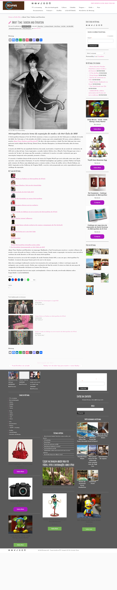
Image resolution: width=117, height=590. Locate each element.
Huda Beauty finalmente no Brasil (52, 446)
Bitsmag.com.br (45, 550)
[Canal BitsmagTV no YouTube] (36, 3)
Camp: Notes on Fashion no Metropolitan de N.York (28, 178)
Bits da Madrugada (51, 7)
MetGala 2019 (15, 238)
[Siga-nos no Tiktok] (42, 3)
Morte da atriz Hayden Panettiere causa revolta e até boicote (97, 69)
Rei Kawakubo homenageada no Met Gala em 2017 (28, 247)
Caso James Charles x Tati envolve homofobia (26, 185)
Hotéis (11, 408)
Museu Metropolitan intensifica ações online (25, 245)
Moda (29, 26)
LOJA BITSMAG (70, 10)
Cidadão (72, 7)
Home (10, 17)
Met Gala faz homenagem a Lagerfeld (46, 300)
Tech (11, 416)
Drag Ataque (94, 75)
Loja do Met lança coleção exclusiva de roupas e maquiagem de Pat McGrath (37, 225)
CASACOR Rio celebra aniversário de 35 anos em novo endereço (97, 93)
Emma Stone (40, 26)
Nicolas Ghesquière (27, 28)
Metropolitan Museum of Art (15, 28)
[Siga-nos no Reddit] (47, 3)
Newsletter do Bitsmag (86, 10)
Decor (11, 418)
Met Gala (63, 26)
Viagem (81, 7)
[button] (89, 252)
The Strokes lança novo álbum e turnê (53, 454)
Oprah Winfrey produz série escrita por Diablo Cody (35, 382)
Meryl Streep (57, 26)
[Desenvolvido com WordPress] (60, 550)
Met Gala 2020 (70, 26)
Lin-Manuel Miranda (48, 26)
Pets (98, 7)
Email (90, 38)
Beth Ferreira (37, 28)
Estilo (91, 7)
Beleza (11, 414)
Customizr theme (75, 550)
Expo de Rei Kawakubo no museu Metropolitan (26, 198)
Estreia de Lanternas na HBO (51, 444)
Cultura (64, 7)
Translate (101, 56)
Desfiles (59, 10)
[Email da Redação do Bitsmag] (33, 3)
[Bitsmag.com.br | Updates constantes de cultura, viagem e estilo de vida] (13, 5)
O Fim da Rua (94, 73)
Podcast (49, 10)
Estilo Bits (17, 17)
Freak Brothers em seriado (20, 365)
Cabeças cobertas (23, 380)
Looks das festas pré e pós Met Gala (23, 231)
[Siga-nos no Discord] (50, 3)
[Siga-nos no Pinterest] (44, 3)
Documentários (38, 10)
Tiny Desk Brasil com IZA (98, 86)
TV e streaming (37, 7)
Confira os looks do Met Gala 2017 (22, 192)
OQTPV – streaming (14, 427)
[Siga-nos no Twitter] (39, 3)
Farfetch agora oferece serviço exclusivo (24, 205)
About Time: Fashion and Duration (25, 141)
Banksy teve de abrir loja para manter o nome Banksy (62, 365)
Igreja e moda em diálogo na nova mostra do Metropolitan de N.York (34, 212)
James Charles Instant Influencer (21, 218)
